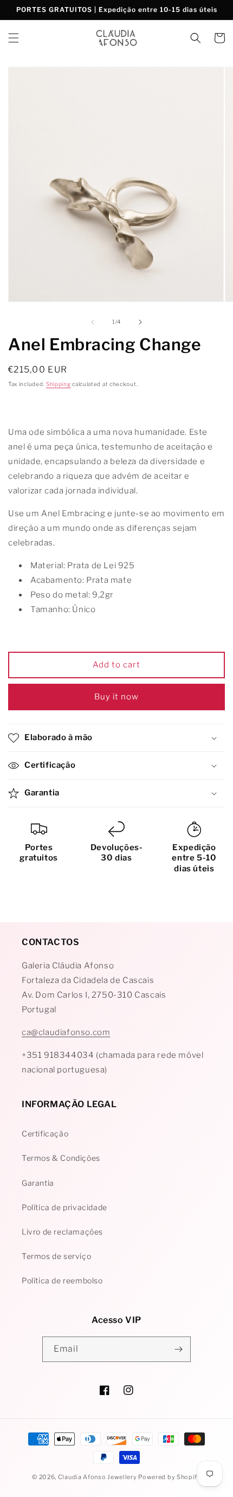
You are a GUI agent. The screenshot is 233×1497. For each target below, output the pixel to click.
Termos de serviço (56, 1256)
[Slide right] (140, 322)
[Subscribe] (178, 1349)
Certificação (45, 1133)
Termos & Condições (61, 1157)
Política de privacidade (64, 1207)
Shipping (58, 384)
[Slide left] (93, 322)
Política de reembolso (62, 1280)
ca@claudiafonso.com (66, 1032)
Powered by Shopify (169, 1477)
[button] (13, 38)
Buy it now (116, 697)
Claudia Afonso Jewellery (97, 1477)
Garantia (38, 1182)
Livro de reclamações (62, 1231)
